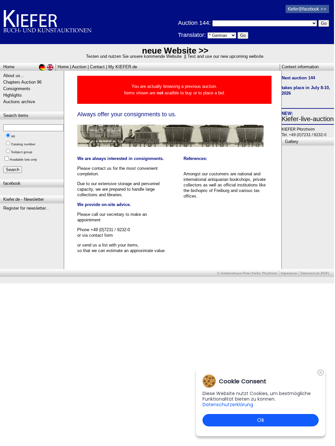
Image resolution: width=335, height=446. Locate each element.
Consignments (16, 88)
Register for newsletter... (26, 208)
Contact (97, 66)
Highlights (12, 95)
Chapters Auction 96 (22, 82)
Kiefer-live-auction (308, 118)
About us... (13, 75)
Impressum (289, 273)
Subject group (21, 152)
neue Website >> (175, 51)
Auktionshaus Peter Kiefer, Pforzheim (249, 273)
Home (63, 66)
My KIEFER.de (122, 66)
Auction (79, 66)
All (13, 136)
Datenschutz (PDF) (315, 273)
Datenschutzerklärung (228, 404)
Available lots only (23, 159)
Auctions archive (19, 101)
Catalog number (23, 144)
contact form (101, 235)
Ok (260, 420)
